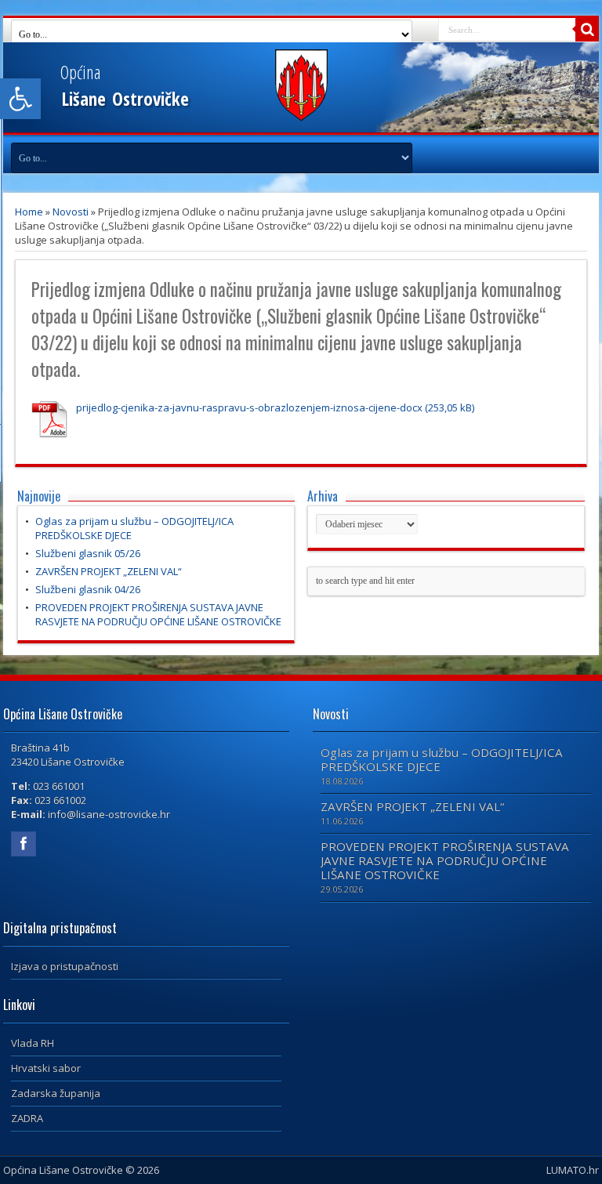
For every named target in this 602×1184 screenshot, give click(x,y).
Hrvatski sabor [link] (46, 1068)
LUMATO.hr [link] (572, 1170)
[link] (20, 98)
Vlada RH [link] (32, 1043)
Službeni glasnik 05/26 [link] (87, 553)
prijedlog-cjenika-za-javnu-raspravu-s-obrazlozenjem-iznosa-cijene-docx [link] (249, 407)
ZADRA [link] (27, 1118)
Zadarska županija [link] (55, 1093)
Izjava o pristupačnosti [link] (64, 966)
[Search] (587, 30)
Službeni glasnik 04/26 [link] (87, 589)
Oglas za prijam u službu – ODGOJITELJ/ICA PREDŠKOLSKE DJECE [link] (442, 759)
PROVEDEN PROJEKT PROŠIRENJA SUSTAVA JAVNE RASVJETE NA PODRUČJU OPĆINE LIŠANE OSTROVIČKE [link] (158, 614)
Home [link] (29, 212)
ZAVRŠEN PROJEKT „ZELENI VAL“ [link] (108, 571)
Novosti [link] (71, 212)
